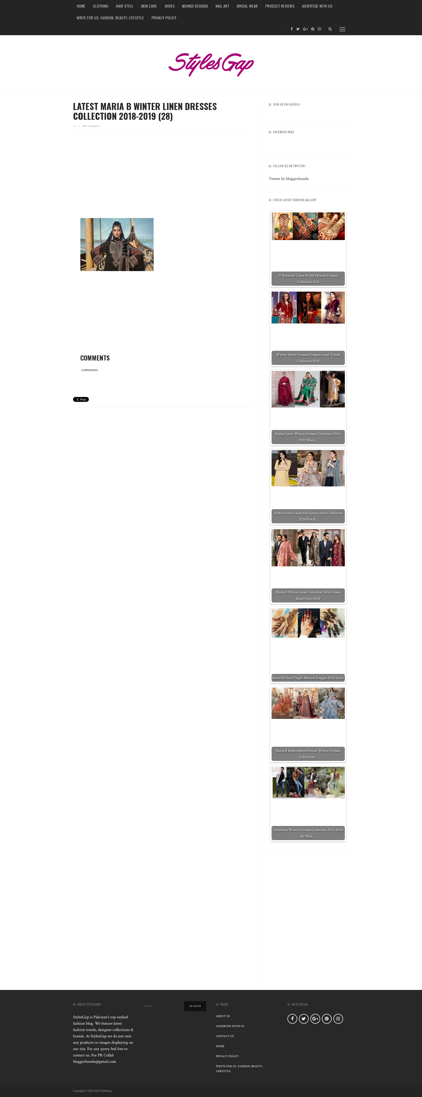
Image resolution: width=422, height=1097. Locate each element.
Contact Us (225, 1036)
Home (81, 6)
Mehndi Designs (195, 6)
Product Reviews (280, 6)
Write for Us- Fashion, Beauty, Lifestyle (110, 17)
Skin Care (149, 6)
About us (223, 1016)
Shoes (170, 6)
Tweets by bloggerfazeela (289, 178)
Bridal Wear (247, 6)
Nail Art (222, 6)
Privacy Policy (164, 17)
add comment (90, 126)
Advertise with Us (317, 6)
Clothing (100, 6)
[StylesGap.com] (211, 63)
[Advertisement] (163, 179)
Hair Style (124, 6)
